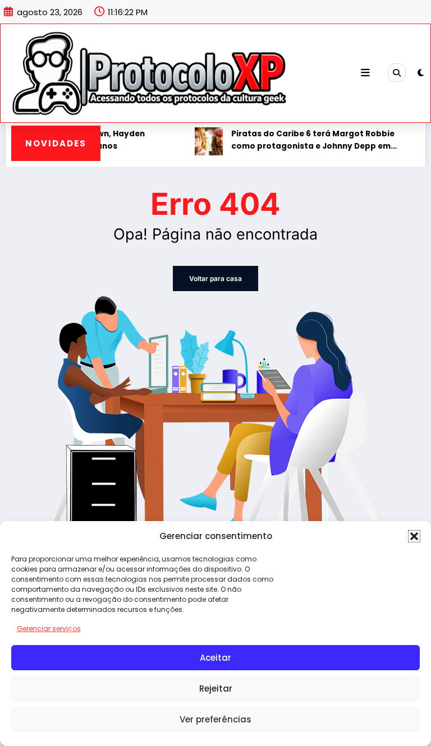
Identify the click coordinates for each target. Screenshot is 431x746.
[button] (414, 536)
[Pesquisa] (397, 72)
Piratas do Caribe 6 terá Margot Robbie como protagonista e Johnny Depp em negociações (304, 140)
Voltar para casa (215, 278)
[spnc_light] (421, 73)
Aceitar (215, 658)
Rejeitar (215, 688)
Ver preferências (215, 719)
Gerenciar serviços (49, 628)
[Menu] (365, 73)
